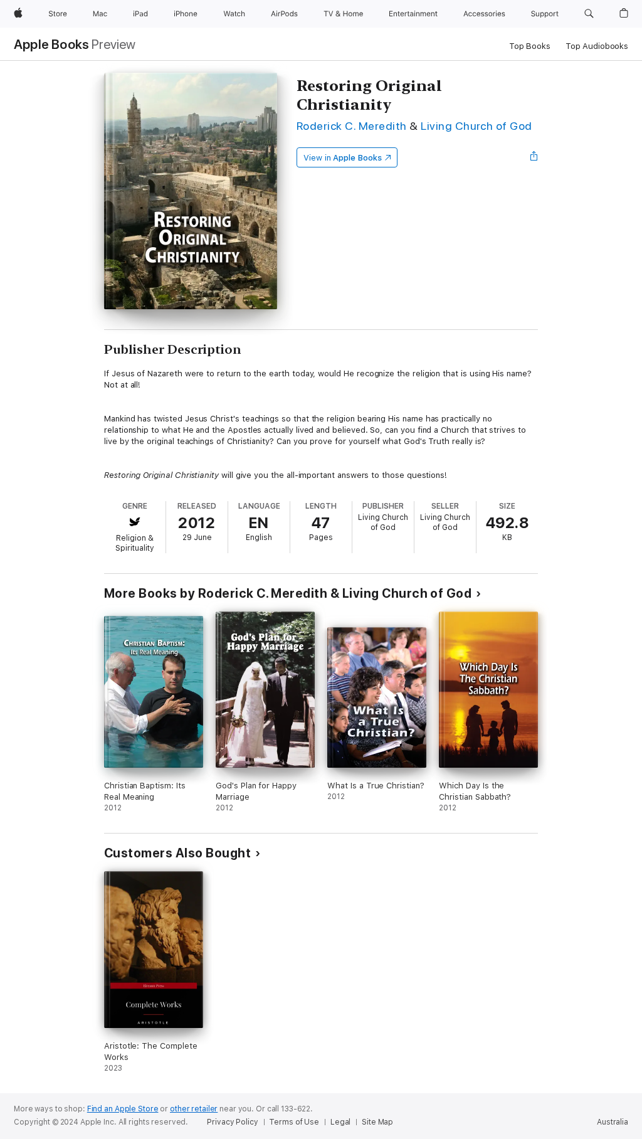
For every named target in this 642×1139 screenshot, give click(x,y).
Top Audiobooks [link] (597, 46)
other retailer (194, 1109)
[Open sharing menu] (534, 157)
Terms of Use (294, 1122)
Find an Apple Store (123, 1109)
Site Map (377, 1122)
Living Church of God (476, 125)
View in (342, 157)
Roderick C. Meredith (352, 125)
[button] (589, 14)
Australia (612, 1122)
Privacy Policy (232, 1122)
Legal (340, 1122)
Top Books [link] (529, 46)
